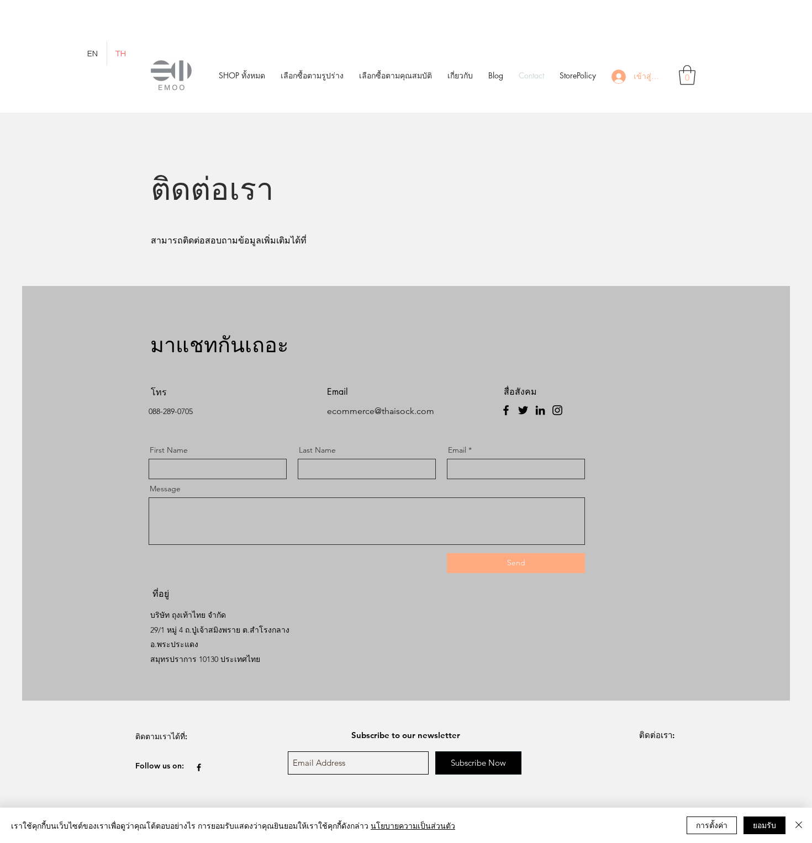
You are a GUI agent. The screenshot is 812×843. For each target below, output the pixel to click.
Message (165, 488)
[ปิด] (798, 825)
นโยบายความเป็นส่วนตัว (413, 825)
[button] (312, 75)
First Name (169, 450)
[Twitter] (523, 410)
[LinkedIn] (540, 410)
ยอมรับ (764, 824)
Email (457, 450)
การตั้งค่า (711, 824)
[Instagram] (557, 410)
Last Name (317, 450)
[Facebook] (506, 410)
